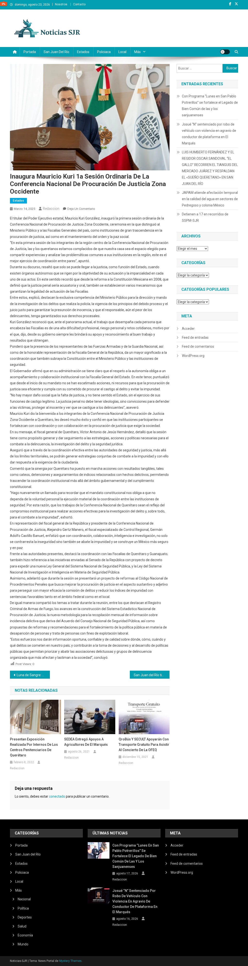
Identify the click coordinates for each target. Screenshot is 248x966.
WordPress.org (193, 356)
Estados (83, 52)
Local (122, 52)
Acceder (188, 328)
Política (23, 908)
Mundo (23, 944)
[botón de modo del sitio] (225, 51)
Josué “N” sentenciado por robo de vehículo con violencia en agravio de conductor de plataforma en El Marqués (209, 133)
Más (137, 52)
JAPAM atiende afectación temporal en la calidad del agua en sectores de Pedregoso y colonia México (210, 199)
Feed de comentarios (198, 346)
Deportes (25, 917)
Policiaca (104, 52)
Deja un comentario (81, 209)
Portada (29, 52)
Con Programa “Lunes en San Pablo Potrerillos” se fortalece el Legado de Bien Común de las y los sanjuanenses (210, 105)
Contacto (79, 4)
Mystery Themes (70, 961)
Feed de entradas (195, 337)
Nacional (24, 899)
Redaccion (51, 209)
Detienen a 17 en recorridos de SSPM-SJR (205, 217)
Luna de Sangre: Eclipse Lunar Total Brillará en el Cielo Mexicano (33, 675)
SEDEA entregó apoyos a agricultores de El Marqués (86, 741)
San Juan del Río (56, 52)
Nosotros (61, 4)
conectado (57, 796)
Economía (25, 935)
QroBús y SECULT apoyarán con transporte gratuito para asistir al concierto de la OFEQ (144, 744)
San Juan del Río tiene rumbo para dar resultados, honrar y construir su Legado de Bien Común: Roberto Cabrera (152, 675)
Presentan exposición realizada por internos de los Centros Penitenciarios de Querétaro (34, 747)
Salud (22, 926)
